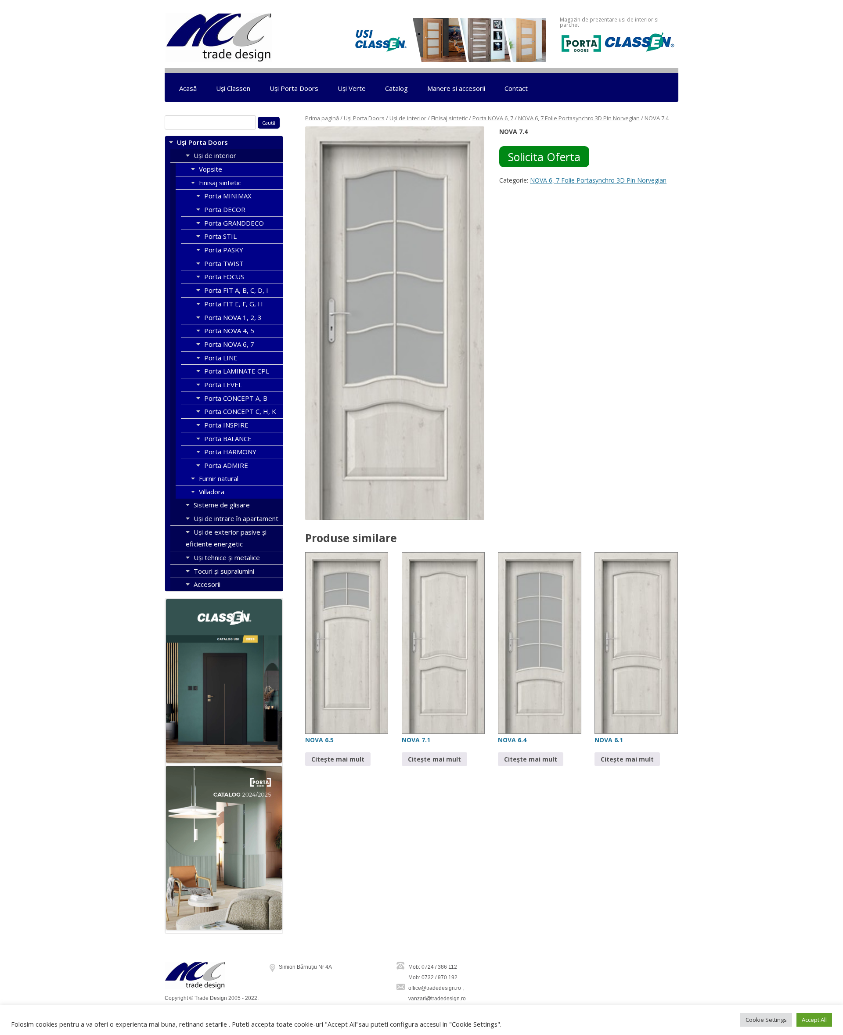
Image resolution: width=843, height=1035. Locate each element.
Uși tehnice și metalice (227, 557)
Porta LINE (221, 357)
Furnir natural (218, 478)
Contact (516, 88)
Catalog (396, 88)
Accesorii (207, 584)
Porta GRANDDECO (234, 223)
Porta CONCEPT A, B (235, 398)
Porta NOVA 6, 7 (492, 118)
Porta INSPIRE (226, 424)
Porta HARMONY (230, 451)
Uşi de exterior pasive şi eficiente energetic (226, 538)
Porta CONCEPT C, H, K (240, 411)
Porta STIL (220, 236)
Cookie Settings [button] (766, 1020)
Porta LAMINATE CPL (236, 371)
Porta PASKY (223, 249)
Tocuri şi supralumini (224, 571)
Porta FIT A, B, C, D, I (236, 290)
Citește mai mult (337, 759)
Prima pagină (322, 118)
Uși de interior (407, 118)
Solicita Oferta (544, 156)
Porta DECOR (224, 209)
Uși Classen (233, 88)
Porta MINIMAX (228, 195)
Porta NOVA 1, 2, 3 (233, 317)
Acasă (188, 88)
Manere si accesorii (456, 88)
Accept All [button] (814, 1020)
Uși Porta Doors (294, 88)
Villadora (211, 491)
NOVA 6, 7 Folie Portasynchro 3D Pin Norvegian (579, 118)
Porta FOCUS (224, 276)
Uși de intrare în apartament (236, 518)
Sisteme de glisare (222, 504)
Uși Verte (352, 88)
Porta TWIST (224, 263)
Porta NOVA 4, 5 (229, 330)
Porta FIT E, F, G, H (233, 303)
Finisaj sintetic (449, 118)
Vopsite (210, 169)
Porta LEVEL (223, 384)
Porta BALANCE (228, 438)
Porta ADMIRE (226, 465)
